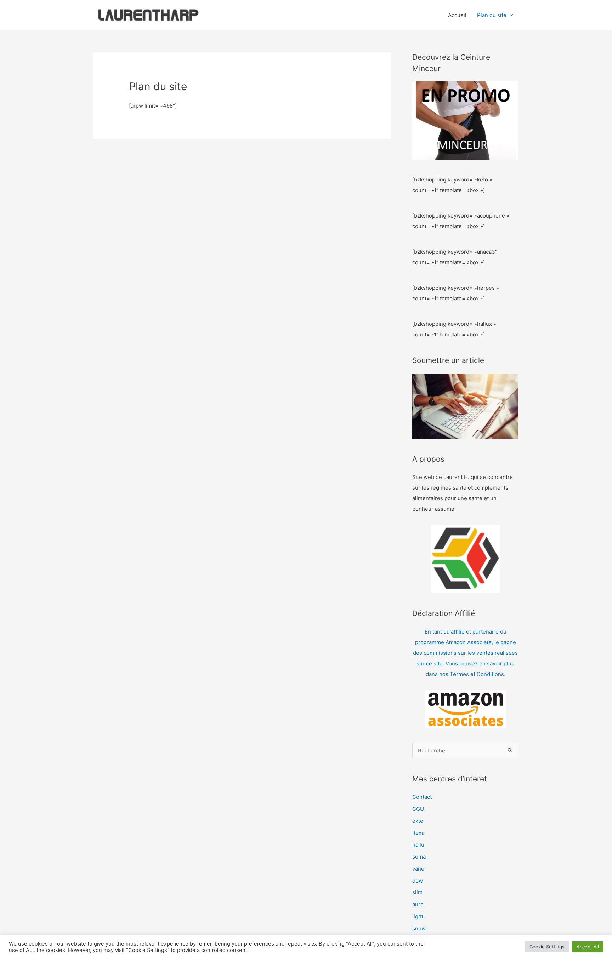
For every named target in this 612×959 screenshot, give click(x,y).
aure (418, 904)
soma (419, 856)
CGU (418, 808)
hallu (418, 844)
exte (417, 821)
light (417, 916)
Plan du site (491, 15)
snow (419, 928)
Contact (422, 796)
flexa (418, 833)
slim (417, 892)
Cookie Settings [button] (547, 946)
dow (417, 880)
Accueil (457, 15)
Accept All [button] (588, 946)
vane (418, 868)
